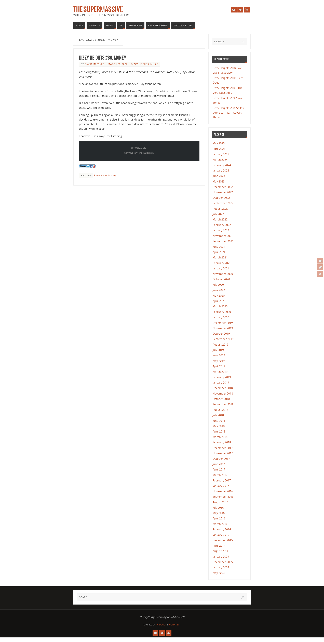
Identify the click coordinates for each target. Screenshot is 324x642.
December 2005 (223, 562)
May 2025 (219, 143)
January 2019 (221, 382)
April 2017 (219, 469)
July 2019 (218, 350)
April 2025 (219, 149)
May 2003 (219, 573)
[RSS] (320, 274)
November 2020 (223, 274)
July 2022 (218, 214)
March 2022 (220, 219)
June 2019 (219, 355)
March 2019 (220, 372)
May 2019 (219, 361)
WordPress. (175, 624)
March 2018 (220, 437)
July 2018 (218, 415)
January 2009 (221, 556)
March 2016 (220, 524)
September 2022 (223, 203)
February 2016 (222, 529)
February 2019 (222, 377)
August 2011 (220, 551)
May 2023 (219, 181)
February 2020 (222, 312)
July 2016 (218, 507)
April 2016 (219, 518)
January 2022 (221, 230)
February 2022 (222, 225)
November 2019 (223, 328)
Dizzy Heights (140, 64)
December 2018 (223, 388)
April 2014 (219, 545)
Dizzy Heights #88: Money (102, 58)
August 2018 (220, 410)
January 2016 (221, 535)
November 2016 (223, 491)
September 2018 (223, 404)
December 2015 (223, 540)
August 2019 (220, 344)
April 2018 (219, 431)
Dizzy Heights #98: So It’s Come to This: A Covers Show (228, 112)
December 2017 (223, 448)
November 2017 (223, 453)
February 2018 (222, 442)
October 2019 (221, 333)
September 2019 (223, 339)
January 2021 (221, 268)
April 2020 (219, 301)
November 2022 (223, 192)
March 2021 (220, 257)
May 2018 (219, 426)
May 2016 (219, 513)
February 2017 (222, 480)
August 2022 (220, 209)
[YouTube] (320, 261)
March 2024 (220, 160)
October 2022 (221, 198)
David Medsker (94, 64)
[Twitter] (320, 267)
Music (154, 64)
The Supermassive (98, 9)
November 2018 (223, 393)
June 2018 (219, 421)
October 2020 (221, 279)
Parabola (161, 624)
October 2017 (221, 459)
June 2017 (219, 464)
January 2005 (221, 567)
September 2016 (223, 497)
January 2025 (221, 154)
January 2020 (221, 317)
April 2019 (219, 366)
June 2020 (219, 290)
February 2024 (222, 165)
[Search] (242, 42)
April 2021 (219, 252)
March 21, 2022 (117, 64)
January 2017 (221, 486)
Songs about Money (105, 175)
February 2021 (222, 263)
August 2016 (220, 502)
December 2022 (223, 187)
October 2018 (221, 399)
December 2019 (223, 323)
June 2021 (219, 246)
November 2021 (223, 236)
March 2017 (220, 475)
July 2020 (218, 284)
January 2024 (221, 170)
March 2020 (220, 306)
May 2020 (219, 295)
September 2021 (223, 241)
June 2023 (219, 176)
